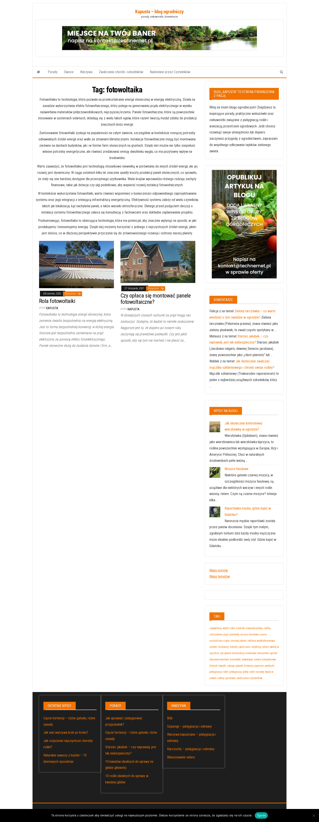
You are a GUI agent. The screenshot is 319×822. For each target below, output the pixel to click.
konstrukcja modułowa (244, 653)
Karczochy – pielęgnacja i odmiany (190, 749)
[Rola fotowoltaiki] (76, 264)
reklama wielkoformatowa (261, 640)
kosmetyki (235, 659)
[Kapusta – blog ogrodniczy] (38, 72)
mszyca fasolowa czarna (253, 634)
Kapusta (52, 308)
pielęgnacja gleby (238, 671)
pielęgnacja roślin (219, 671)
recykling (256, 646)
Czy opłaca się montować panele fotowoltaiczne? (155, 298)
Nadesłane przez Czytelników (170, 72)
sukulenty (234, 634)
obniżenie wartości (219, 659)
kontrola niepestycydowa (249, 628)
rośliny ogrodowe (226, 678)
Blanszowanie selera (181, 757)
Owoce (69, 72)
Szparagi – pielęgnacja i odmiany (189, 726)
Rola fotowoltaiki (57, 301)
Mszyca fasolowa (236, 469)
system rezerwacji (219, 646)
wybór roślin (229, 628)
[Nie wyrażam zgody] (313, 815)
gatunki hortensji (244, 665)
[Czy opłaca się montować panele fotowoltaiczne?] (157, 262)
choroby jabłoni (238, 640)
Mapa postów (218, 570)
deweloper (247, 659)
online (265, 646)
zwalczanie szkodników (249, 678)
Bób (170, 718)
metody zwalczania (240, 646)
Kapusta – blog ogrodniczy (159, 11)
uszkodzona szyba (219, 640)
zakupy (231, 665)
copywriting (215, 628)
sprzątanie (225, 653)
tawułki (222, 665)
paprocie (259, 665)
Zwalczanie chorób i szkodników (121, 72)
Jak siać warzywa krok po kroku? (65, 732)
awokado (269, 665)
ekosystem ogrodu (267, 653)
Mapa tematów (219, 576)
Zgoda (261, 815)
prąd (225, 634)
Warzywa (86, 72)
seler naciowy (256, 671)
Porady (53, 72)
